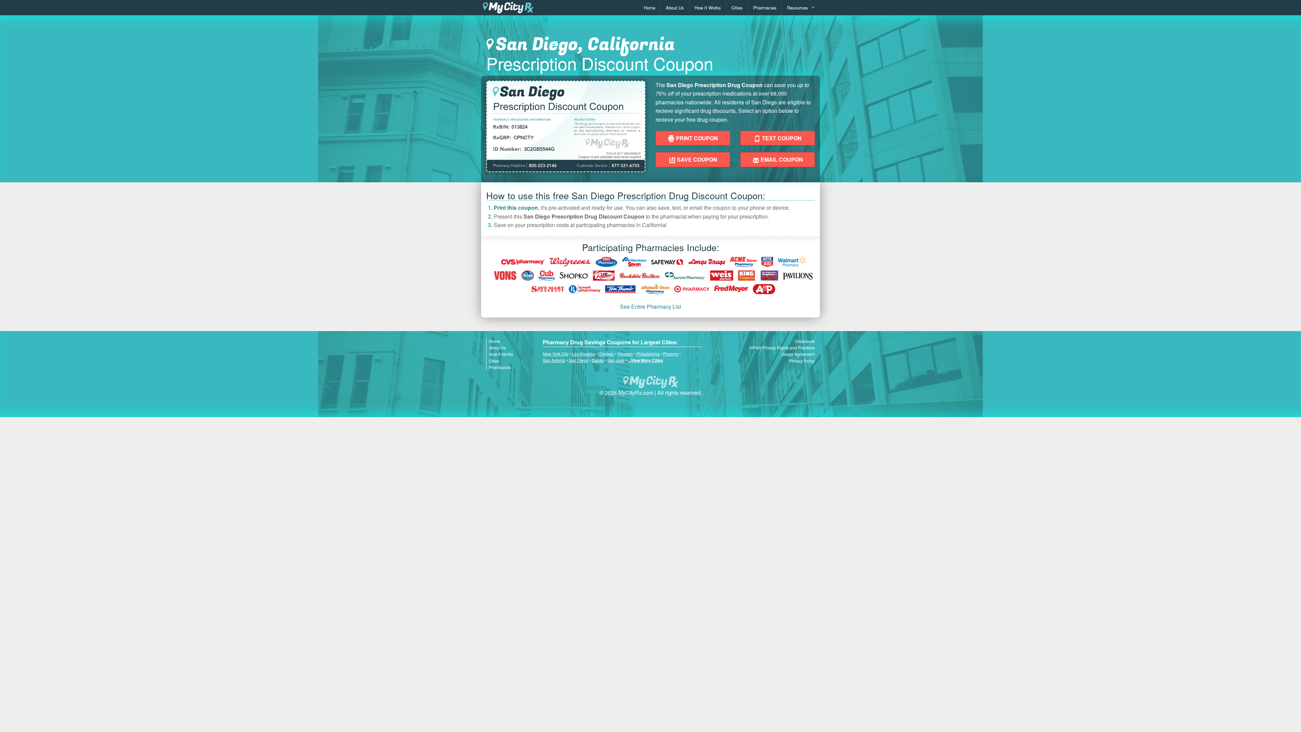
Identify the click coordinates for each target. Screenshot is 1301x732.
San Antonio (554, 360)
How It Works (708, 7)
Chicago (606, 354)
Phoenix (670, 354)
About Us (675, 7)
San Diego (578, 360)
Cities (737, 7)
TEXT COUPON (781, 138)
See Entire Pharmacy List (650, 306)
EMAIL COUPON (781, 159)
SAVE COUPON (696, 159)
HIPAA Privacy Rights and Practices (782, 347)
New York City (556, 354)
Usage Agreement (798, 354)
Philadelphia (648, 354)
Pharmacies (765, 7)
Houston (625, 354)
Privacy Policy (802, 361)
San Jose (615, 360)
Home (649, 7)
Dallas (598, 360)
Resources (797, 7)
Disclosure (805, 341)
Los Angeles (583, 354)
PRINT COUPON (696, 138)
